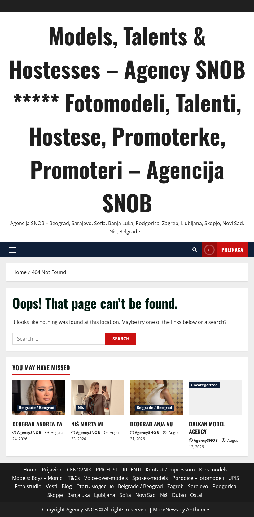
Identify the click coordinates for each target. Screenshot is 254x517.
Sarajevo (198, 486)
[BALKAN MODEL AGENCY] (215, 397)
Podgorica (224, 486)
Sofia (125, 495)
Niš (81, 407)
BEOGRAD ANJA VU (151, 424)
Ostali (197, 495)
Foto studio (28, 486)
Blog (67, 486)
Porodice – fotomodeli (198, 478)
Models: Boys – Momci (38, 478)
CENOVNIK (79, 469)
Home (30, 469)
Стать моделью (95, 486)
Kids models (213, 469)
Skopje (55, 495)
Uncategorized (204, 385)
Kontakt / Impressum (170, 469)
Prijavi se (52, 469)
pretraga (232, 249)
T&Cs (74, 478)
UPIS (233, 478)
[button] (13, 249)
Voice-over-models (106, 478)
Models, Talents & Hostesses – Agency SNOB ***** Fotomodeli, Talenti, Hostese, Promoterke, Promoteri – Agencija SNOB (127, 119)
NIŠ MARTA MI (87, 424)
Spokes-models (150, 478)
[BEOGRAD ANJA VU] (156, 397)
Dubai (179, 495)
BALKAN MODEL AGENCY (207, 428)
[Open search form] (194, 250)
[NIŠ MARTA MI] (97, 397)
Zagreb (175, 486)
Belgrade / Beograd (37, 407)
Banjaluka (78, 495)
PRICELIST (107, 469)
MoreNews (165, 509)
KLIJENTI (132, 469)
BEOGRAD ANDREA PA (37, 424)
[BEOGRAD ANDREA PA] (38, 397)
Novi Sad (145, 495)
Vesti (51, 486)
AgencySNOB (29, 432)
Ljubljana (104, 495)
